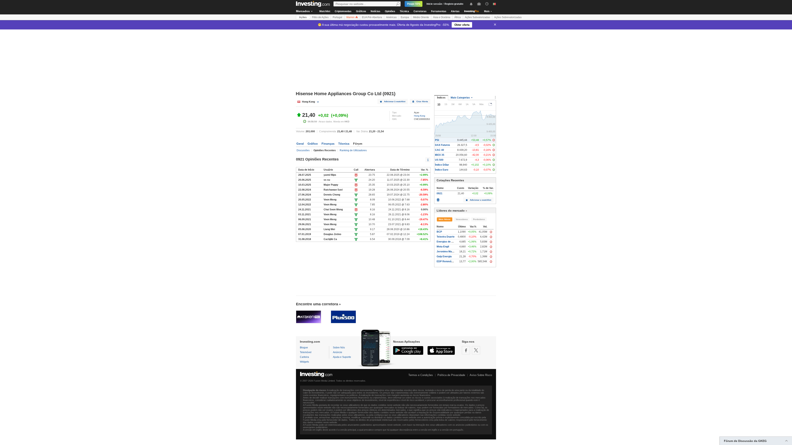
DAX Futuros (442, 145)
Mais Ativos (444, 219)
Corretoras (420, 11)
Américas (391, 17)
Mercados (303, 11)
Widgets (304, 361)
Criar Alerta (422, 101)
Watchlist (324, 11)
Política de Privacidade (451, 375)
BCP (439, 231)
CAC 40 (439, 150)
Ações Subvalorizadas (477, 17)
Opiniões (390, 11)
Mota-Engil (443, 246)
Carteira (304, 357)
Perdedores (479, 219)
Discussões (303, 150)
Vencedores (462, 219)
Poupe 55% (413, 3)
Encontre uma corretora (317, 304)
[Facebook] (466, 350)
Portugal (337, 17)
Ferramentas (438, 11)
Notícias (375, 11)
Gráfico (313, 143)
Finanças (328, 143)
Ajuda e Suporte (342, 357)
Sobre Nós (339, 347)
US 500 (439, 159)
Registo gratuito (453, 3)
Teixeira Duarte (446, 236)
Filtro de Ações (320, 17)
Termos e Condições (420, 375)
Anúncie (337, 352)
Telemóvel (305, 352)
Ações (303, 17)
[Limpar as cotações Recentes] (438, 198)
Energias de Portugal (449, 241)
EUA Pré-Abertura (372, 17)
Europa (405, 17)
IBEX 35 (439, 154)
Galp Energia (444, 256)
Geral (300, 143)
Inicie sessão (434, 3)
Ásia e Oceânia (441, 17)
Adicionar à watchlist (394, 101)
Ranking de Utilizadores (353, 150)
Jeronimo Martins (447, 251)
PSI (437, 140)
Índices (441, 97)
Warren (350, 17)
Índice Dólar (442, 164)
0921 (439, 193)
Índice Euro (441, 169)
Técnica (404, 11)
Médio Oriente (421, 17)
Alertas (455, 11)
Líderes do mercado (451, 210)
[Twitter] (476, 350)
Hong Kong (419, 116)
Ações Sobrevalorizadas (508, 17)
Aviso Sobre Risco (481, 375)
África (457, 17)
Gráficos (361, 11)
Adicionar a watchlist (480, 200)
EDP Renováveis (446, 261)
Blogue (304, 347)
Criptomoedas (343, 11)
